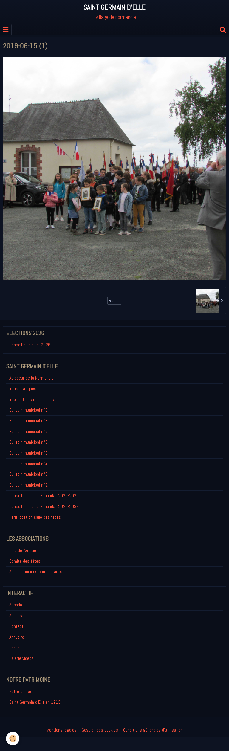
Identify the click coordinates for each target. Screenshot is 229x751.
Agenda (15, 605)
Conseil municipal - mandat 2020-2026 (44, 495)
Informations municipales (31, 399)
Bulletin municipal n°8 (28, 420)
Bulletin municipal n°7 (28, 431)
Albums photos (22, 615)
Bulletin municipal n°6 (28, 442)
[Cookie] (12, 738)
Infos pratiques (22, 389)
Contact (16, 626)
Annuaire (16, 637)
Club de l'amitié (22, 550)
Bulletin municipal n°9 (28, 410)
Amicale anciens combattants (35, 571)
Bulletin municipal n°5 (28, 453)
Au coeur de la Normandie (31, 378)
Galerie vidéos (21, 658)
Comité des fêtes (25, 561)
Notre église (20, 691)
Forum (15, 648)
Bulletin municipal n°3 (28, 474)
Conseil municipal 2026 (29, 345)
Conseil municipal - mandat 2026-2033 (44, 506)
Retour (114, 300)
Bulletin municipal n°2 (28, 485)
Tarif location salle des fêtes (35, 517)
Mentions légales (61, 730)
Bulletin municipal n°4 (28, 464)
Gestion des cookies (100, 730)
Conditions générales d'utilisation (153, 730)
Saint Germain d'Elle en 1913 (35, 702)
